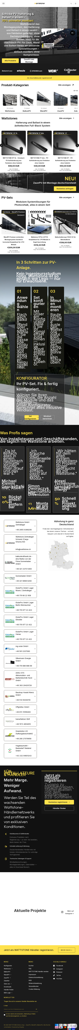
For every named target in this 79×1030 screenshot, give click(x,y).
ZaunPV (6, 978)
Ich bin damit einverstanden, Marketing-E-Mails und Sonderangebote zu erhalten (20, 1015)
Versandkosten (34, 986)
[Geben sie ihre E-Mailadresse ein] (36, 1009)
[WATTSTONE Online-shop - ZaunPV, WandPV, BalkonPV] (39, 3)
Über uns (7, 984)
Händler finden (8, 990)
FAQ (30, 969)
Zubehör (6, 981)
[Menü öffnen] (3, 3)
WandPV (7, 975)
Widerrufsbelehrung (35, 983)
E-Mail (6, 1005)
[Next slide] (77, 91)
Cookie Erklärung (34, 989)
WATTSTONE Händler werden (38, 971)
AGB (30, 980)
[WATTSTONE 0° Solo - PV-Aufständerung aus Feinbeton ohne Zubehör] (39, 143)
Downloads (7, 987)
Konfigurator (8, 966)
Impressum (32, 974)
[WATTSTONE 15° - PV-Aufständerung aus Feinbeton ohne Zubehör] (65, 143)
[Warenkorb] (75, 3)
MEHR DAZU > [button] (66, 950)
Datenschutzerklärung (36, 977)
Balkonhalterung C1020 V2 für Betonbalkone (65, 238)
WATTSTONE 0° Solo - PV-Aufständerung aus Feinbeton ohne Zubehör (39, 160)
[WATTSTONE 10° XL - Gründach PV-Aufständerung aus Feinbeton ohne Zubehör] (13, 143)
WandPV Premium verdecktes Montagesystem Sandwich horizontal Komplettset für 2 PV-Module (14, 240)
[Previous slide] (75, 91)
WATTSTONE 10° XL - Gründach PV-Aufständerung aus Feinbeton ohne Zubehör (13, 160)
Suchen (31, 966)
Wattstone (7, 969)
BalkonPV (7, 972)
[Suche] (71, 3)
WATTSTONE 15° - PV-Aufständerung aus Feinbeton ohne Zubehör (65, 160)
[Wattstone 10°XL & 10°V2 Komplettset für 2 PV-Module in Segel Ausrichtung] (39, 222)
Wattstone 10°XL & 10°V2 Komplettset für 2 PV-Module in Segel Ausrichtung (39, 239)
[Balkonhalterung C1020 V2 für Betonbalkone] (65, 222)
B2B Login (7, 993)
